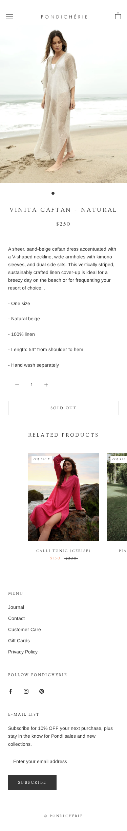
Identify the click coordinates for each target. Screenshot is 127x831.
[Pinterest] (41, 691)
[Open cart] (118, 16)
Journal (16, 607)
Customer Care (24, 629)
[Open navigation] (9, 16)
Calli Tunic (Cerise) (63, 551)
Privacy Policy (23, 651)
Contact (16, 618)
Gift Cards (19, 640)
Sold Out (63, 408)
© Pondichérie (63, 816)
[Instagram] (26, 691)
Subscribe (32, 782)
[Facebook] (10, 691)
